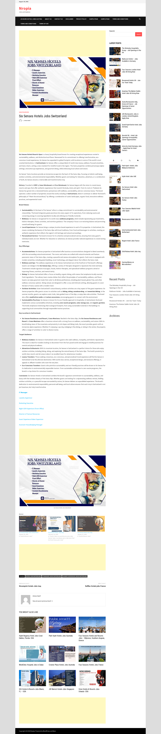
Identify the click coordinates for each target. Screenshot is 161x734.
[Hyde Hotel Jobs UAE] (115, 177)
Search (112, 31)
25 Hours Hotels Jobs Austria (31, 19)
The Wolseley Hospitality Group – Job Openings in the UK (131, 50)
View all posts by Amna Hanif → (43, 601)
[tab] (113, 160)
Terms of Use (43, 24)
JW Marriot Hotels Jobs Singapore (61, 689)
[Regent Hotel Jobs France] (115, 241)
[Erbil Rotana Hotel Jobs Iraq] (115, 252)
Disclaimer (69, 19)
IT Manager (23, 392)
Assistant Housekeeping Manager (30, 425)
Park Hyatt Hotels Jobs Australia (61, 636)
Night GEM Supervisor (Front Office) (31, 408)
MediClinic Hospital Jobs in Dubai (31, 665)
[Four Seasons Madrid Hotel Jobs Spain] (115, 209)
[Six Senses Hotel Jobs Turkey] (115, 198)
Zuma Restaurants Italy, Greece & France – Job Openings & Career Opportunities (130, 105)
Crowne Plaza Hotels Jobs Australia (62, 665)
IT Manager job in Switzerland (52, 576)
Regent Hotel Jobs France (130, 241)
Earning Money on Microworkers (128, 263)
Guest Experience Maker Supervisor (31, 419)
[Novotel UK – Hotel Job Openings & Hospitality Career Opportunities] (115, 136)
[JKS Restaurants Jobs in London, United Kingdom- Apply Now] (115, 114)
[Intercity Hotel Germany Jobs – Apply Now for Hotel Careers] (115, 146)
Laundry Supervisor (26, 398)
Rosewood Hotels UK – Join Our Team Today (131, 81)
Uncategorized (24, 112)
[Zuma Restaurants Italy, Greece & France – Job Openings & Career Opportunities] (115, 102)
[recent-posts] (122, 160)
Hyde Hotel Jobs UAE (129, 176)
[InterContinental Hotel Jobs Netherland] (115, 230)
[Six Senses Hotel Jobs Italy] (91, 524)
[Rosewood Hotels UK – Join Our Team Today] (115, 81)
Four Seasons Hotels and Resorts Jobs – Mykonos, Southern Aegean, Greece (92, 638)
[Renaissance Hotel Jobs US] (115, 219)
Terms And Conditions (120, 19)
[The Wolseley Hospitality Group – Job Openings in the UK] (115, 48)
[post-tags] (138, 160)
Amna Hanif (27, 120)
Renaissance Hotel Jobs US (131, 219)
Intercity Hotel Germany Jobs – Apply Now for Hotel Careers (132, 148)
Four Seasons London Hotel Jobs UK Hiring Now (131, 71)
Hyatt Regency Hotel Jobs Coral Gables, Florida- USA (30, 637)
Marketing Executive (26, 403)
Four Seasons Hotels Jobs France (91, 665)
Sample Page (93, 19)
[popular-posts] (113, 160)
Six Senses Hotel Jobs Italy (84, 532)
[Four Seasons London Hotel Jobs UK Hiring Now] (115, 70)
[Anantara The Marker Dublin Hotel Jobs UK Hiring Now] (115, 91)
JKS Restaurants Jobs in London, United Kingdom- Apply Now (130, 116)
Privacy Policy (81, 19)
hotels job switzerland (33, 576)
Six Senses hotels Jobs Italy (56, 532)
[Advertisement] (62, 43)
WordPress (46, 731)
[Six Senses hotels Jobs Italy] (62, 524)
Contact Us (59, 19)
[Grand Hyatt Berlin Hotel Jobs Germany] (115, 125)
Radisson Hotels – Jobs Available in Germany (130, 60)
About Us (48, 19)
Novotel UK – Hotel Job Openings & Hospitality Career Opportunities (129, 137)
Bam (54, 731)
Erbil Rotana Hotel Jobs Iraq (131, 251)
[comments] (130, 160)
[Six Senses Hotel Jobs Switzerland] (32, 524)
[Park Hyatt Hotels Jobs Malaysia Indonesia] (115, 166)
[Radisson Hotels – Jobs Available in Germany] (115, 59)
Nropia (25, 8)
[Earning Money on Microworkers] (115, 262)
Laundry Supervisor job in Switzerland (75, 576)
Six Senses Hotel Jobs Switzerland (28, 532)
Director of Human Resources (29, 414)
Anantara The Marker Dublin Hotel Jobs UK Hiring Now (131, 92)
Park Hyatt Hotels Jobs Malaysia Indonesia (130, 167)
